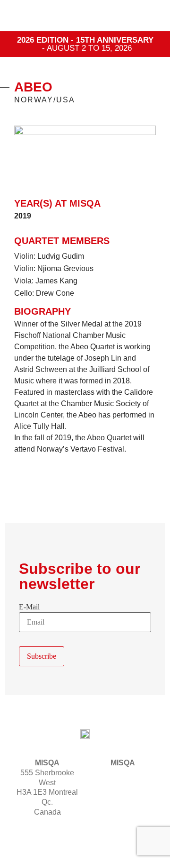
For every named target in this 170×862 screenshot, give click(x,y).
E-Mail (29, 607)
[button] (149, 16)
